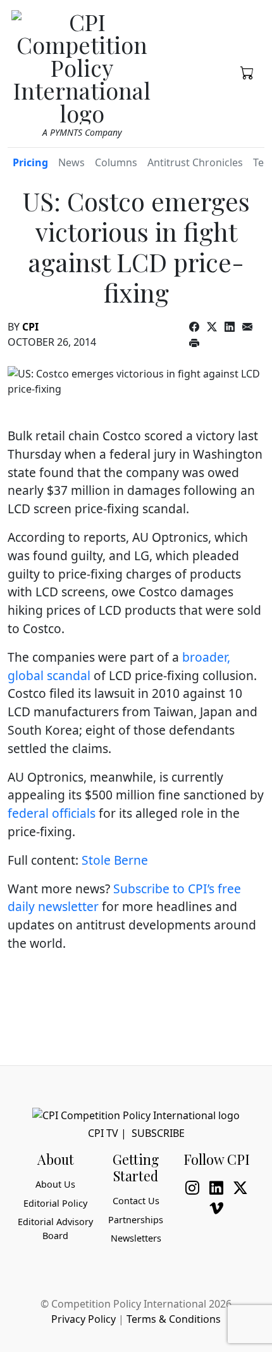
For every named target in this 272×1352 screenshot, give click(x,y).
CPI (30, 327)
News (71, 162)
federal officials (52, 813)
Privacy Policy (83, 1319)
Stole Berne (115, 860)
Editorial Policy (55, 1203)
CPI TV (103, 1133)
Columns (116, 162)
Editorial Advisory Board (55, 1229)
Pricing (30, 162)
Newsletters (136, 1238)
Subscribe (158, 1133)
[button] (247, 72)
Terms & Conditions (174, 1319)
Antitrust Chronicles (195, 162)
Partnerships (135, 1220)
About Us (55, 1184)
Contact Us (136, 1201)
